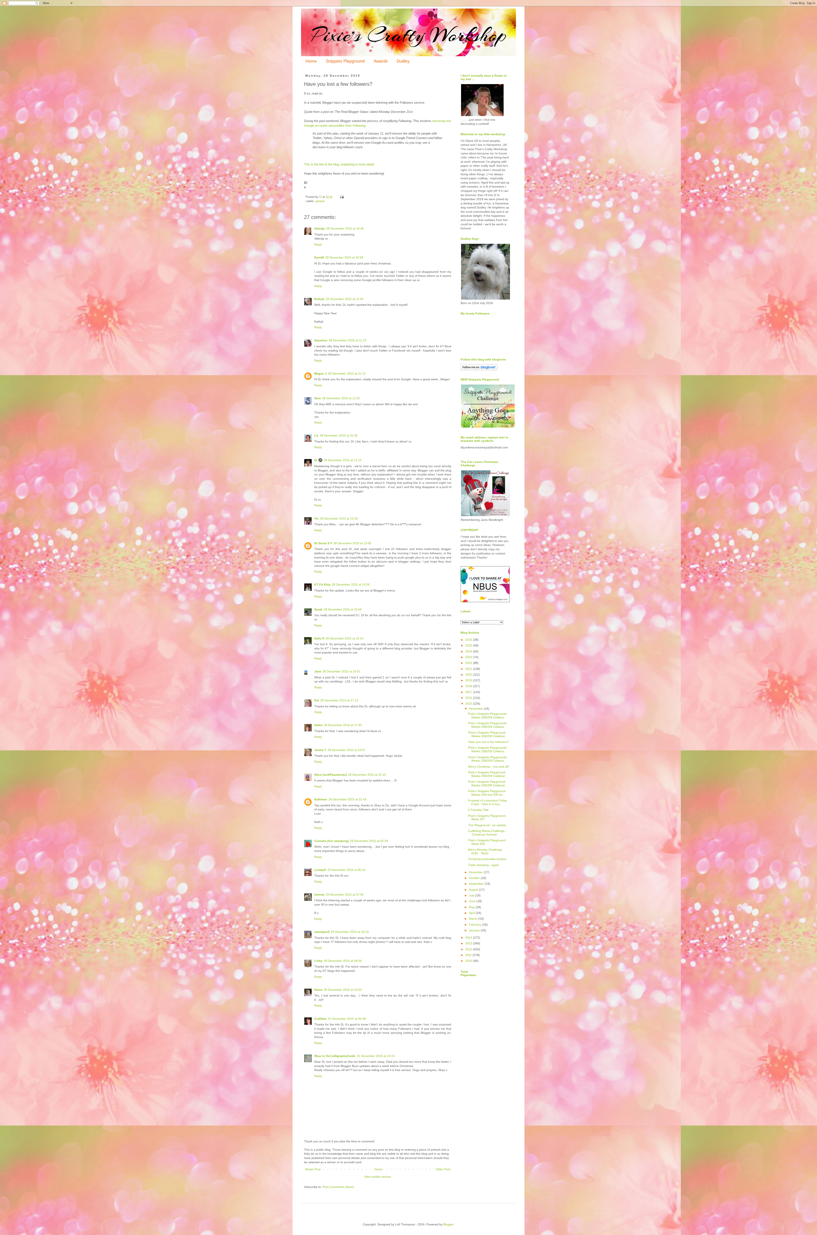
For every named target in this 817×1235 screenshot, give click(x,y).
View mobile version (377, 1176)
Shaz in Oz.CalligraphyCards (335, 1056)
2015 (469, 703)
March (473, 918)
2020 (469, 674)
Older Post (443, 1169)
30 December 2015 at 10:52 (343, 989)
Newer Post (313, 1169)
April (472, 913)
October (475, 878)
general (320, 201)
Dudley (403, 61)
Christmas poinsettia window (487, 859)
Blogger (448, 1224)
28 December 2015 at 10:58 (344, 257)
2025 (469, 645)
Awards (381, 61)
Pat (316, 700)
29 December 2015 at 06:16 (346, 870)
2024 (469, 651)
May (472, 907)
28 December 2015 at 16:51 (341, 671)
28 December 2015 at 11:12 (347, 373)
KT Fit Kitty (322, 584)
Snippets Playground (345, 61)
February (475, 924)
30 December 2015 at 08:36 (343, 960)
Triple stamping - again (483, 865)
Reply (318, 244)
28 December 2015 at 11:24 (341, 398)
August (474, 889)
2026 (469, 639)
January (475, 930)
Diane (318, 989)
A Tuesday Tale (478, 809)
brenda (319, 894)
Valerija (319, 228)
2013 (469, 943)
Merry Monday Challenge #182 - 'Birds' (485, 851)
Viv (316, 518)
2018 (469, 686)
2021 (469, 669)
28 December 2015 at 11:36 (338, 435)
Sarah (318, 609)
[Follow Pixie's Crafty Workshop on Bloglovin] (479, 369)
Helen (318, 725)
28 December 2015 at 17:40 (343, 725)
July (472, 895)
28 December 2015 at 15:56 (343, 609)
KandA (319, 257)
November (476, 872)
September (477, 883)
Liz (316, 435)
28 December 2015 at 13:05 (352, 543)
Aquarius (320, 340)
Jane (317, 671)
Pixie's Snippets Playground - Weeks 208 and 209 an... (487, 792)
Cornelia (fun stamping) (331, 841)
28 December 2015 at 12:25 (339, 518)
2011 (469, 955)
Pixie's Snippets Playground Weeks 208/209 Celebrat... (487, 734)
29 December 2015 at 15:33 (350, 931)
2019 (469, 680)
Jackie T (320, 750)
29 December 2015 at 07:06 (345, 894)
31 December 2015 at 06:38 (347, 1018)
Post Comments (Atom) (338, 1187)
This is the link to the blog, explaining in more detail (339, 164)
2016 (469, 697)
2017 (469, 692)
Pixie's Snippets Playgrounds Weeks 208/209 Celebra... (487, 715)
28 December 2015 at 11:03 (344, 299)
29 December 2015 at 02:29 (369, 841)
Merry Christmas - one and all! (488, 766)
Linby (318, 960)
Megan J (320, 373)
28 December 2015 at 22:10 (367, 774)
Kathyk (319, 299)
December (476, 708)
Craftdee (320, 1018)
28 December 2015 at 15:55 (351, 584)
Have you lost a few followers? (488, 742)
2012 (469, 949)
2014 (469, 937)
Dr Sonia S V (323, 543)
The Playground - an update (487, 825)
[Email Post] (342, 196)
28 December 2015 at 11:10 (347, 340)
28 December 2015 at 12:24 (342, 460)
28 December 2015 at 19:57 (347, 750)
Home (311, 61)
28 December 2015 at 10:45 (345, 228)
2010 (469, 960)
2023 (469, 657)
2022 (469, 663)
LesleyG (320, 870)
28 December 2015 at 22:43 (347, 799)
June (472, 901)
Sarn (317, 398)
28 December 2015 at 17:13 (339, 700)
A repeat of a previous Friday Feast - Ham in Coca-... (487, 802)
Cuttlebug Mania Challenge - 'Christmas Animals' (487, 832)
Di (315, 460)
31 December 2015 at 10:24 (376, 1056)
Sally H (319, 638)
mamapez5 (322, 931)
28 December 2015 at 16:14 (344, 638)
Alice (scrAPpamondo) (330, 774)
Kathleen (320, 799)
